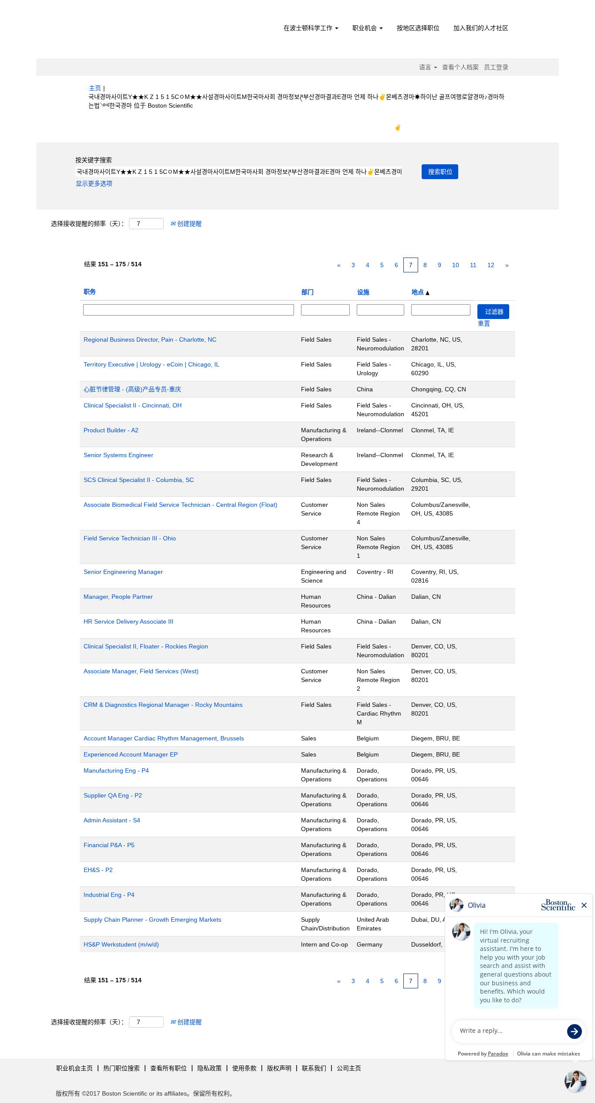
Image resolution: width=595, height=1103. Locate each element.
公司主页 (349, 1068)
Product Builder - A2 (111, 430)
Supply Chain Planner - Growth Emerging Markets (152, 919)
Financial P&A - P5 (109, 845)
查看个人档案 (460, 67)
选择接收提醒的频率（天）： (89, 223)
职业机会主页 (74, 1068)
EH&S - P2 (98, 869)
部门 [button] (307, 291)
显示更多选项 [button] (94, 183)
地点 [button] (419, 291)
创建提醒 (189, 223)
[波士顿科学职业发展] (138, 31)
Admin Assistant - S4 (112, 820)
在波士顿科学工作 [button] (309, 27)
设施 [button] (363, 291)
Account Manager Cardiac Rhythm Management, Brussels (164, 738)
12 (490, 264)
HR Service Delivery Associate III (128, 621)
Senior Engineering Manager (123, 571)
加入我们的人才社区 (480, 27)
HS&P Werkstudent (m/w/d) (121, 944)
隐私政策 (209, 1068)
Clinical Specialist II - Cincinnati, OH (133, 405)
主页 (95, 88)
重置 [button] (484, 323)
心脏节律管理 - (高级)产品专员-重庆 (132, 389)
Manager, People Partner (118, 596)
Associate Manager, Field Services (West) (141, 671)
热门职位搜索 (121, 1068)
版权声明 (279, 1068)
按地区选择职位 (418, 27)
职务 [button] (90, 291)
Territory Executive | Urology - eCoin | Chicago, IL (152, 364)
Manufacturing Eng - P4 (116, 770)
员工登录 (496, 67)
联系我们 (314, 1068)
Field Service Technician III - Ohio (130, 538)
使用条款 (244, 1068)
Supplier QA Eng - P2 (113, 795)
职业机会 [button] (365, 27)
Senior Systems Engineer (118, 454)
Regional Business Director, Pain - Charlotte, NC (150, 339)
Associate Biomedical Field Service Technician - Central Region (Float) (180, 504)
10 (455, 264)
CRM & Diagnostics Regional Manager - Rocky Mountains (163, 704)
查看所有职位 (168, 1068)
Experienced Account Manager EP (131, 754)
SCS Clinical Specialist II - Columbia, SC (139, 479)
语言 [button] (426, 67)
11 (473, 264)
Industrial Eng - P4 (109, 894)
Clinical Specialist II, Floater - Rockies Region (146, 646)
